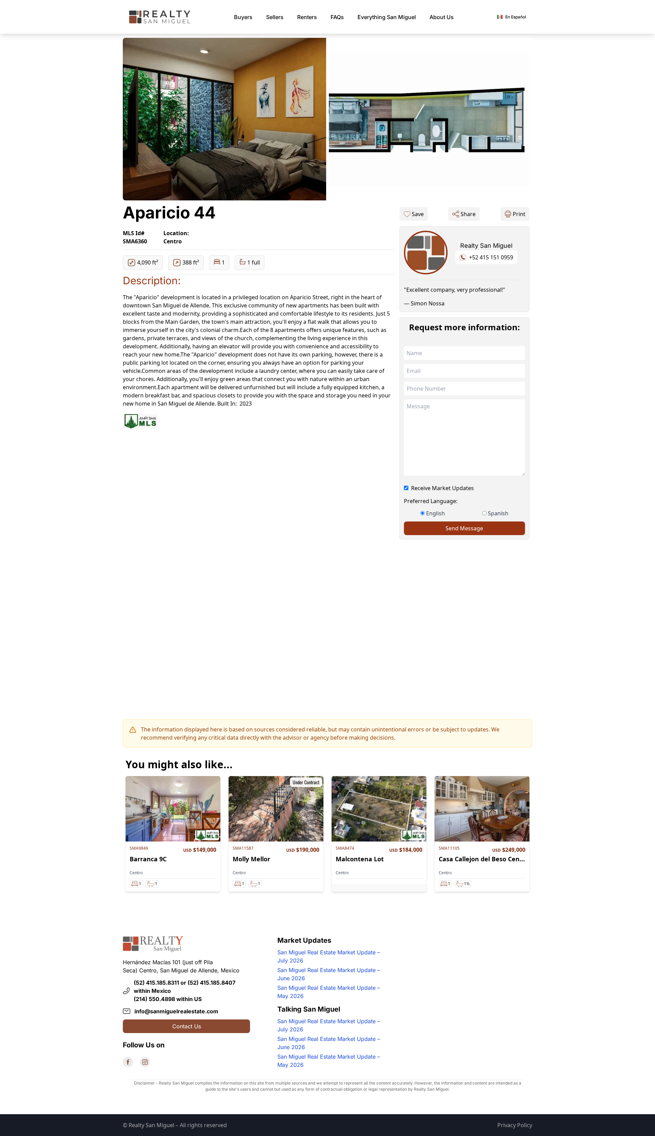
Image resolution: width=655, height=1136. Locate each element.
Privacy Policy (514, 1125)
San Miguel (387, 17)
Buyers (243, 17)
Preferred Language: (430, 501)
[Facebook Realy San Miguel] (128, 1062)
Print (519, 214)
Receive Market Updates (442, 488)
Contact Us (186, 1026)
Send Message (464, 528)
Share (468, 214)
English (435, 513)
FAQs (337, 17)
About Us (442, 17)
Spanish (498, 513)
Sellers (274, 17)
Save (418, 214)
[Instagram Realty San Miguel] (145, 1062)
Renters (307, 17)
